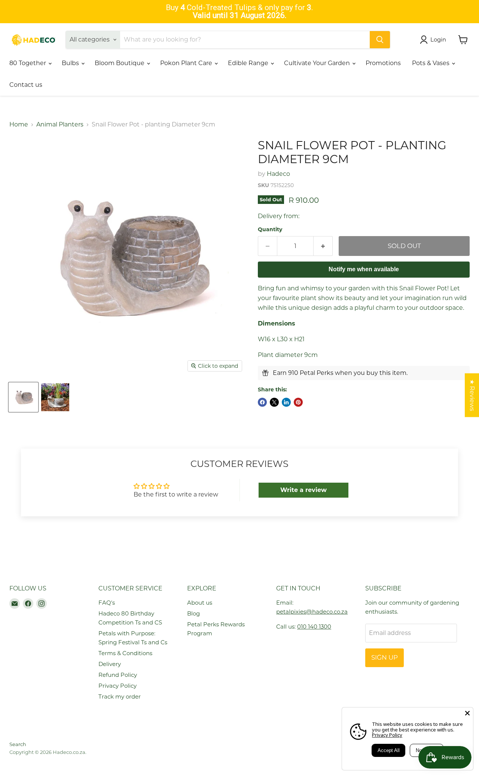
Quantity (270, 229)
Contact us (25, 84)
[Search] (380, 39)
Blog (193, 613)
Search (17, 744)
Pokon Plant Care (187, 63)
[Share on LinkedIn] (286, 402)
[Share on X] (274, 402)
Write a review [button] (303, 490)
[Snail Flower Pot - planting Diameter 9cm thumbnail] (23, 397)
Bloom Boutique (120, 63)
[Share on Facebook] (262, 402)
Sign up (384, 657)
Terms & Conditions (125, 653)
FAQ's (106, 602)
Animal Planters (59, 124)
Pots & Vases (431, 63)
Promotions (383, 63)
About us (199, 602)
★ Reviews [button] (472, 395)
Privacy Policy (117, 685)
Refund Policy (117, 674)
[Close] (467, 713)
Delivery (109, 663)
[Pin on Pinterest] (298, 402)
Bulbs (71, 63)
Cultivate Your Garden (317, 63)
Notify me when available (364, 269)
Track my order (119, 696)
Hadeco (278, 173)
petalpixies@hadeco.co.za (312, 611)
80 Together (28, 63)
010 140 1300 (314, 626)
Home (18, 124)
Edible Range (249, 63)
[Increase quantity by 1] (323, 246)
